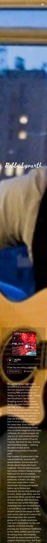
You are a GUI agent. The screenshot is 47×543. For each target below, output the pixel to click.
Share (29, 371)
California (31, 367)
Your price (14, 371)
